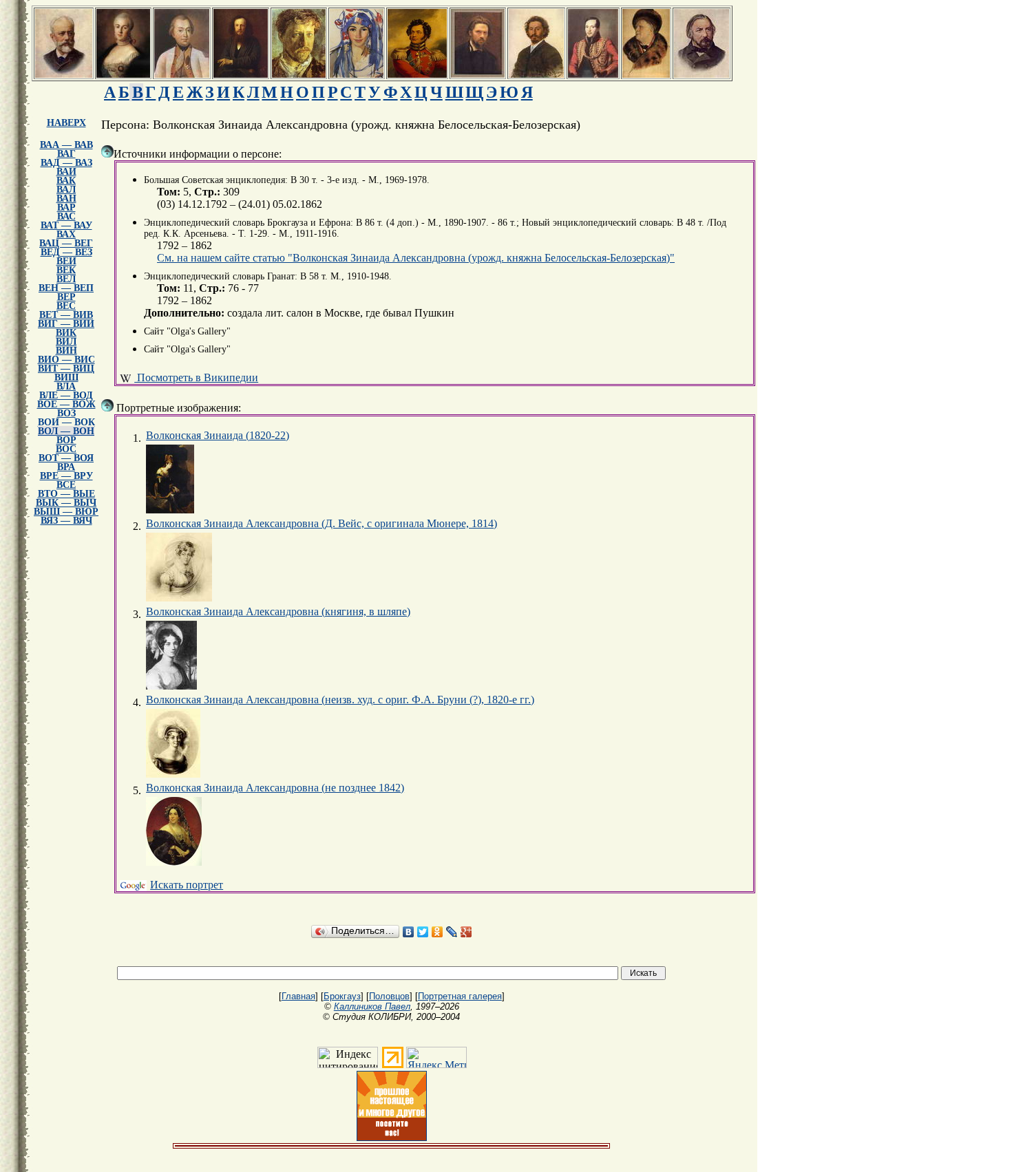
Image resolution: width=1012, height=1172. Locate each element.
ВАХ (66, 234)
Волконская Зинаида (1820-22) (217, 435)
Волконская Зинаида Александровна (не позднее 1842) (275, 787)
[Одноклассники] (437, 932)
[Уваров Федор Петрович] (417, 74)
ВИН (66, 350)
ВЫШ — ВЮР (66, 512)
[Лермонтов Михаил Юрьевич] (593, 74)
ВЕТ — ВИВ (66, 315)
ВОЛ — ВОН (66, 431)
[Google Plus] (466, 932)
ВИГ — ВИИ (66, 324)
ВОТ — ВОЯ (66, 458)
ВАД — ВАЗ (66, 163)
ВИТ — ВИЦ (66, 368)
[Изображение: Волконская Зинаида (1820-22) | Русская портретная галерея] (170, 479)
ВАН (66, 198)
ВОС (66, 449)
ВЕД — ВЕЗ (66, 252)
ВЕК (66, 270)
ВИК (66, 333)
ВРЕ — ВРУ (66, 476)
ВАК (66, 180)
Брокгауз (342, 996)
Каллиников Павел (372, 1006)
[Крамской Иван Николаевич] (478, 74)
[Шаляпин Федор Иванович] (646, 74)
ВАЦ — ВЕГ (66, 243)
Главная (298, 996)
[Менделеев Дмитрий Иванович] (240, 74)
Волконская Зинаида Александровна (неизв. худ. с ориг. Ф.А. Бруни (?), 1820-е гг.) (340, 699)
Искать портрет (186, 885)
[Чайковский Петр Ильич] (63, 74)
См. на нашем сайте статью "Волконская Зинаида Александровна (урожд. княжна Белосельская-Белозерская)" (416, 258)
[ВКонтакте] (408, 932)
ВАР (66, 207)
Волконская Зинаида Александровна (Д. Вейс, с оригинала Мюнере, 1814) (321, 523)
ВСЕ (66, 485)
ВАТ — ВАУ (66, 225)
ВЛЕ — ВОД (66, 395)
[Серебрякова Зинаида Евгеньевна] (356, 74)
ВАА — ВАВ (66, 145)
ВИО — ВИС (66, 359)
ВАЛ (66, 189)
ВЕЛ (66, 279)
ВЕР (66, 297)
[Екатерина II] (123, 74)
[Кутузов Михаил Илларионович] (181, 74)
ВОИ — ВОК (66, 422)
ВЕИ (66, 261)
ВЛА (66, 386)
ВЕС (66, 306)
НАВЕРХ (66, 123)
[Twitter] (423, 932)
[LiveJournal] (452, 932)
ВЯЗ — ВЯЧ (66, 520)
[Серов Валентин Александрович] (299, 74)
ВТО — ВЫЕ (66, 494)
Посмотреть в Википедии (196, 377)
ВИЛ (66, 342)
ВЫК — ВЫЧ (66, 503)
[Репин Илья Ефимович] (536, 74)
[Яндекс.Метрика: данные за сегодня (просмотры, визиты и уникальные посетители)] (436, 1057)
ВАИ (66, 172)
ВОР (66, 440)
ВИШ (66, 377)
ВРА (66, 467)
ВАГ (66, 154)
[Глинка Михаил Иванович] (701, 74)
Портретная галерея (460, 996)
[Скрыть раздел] (107, 151)
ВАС (66, 216)
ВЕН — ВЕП (66, 288)
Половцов (389, 996)
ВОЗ (66, 413)
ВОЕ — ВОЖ (66, 404)
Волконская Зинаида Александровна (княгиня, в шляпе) (278, 611)
